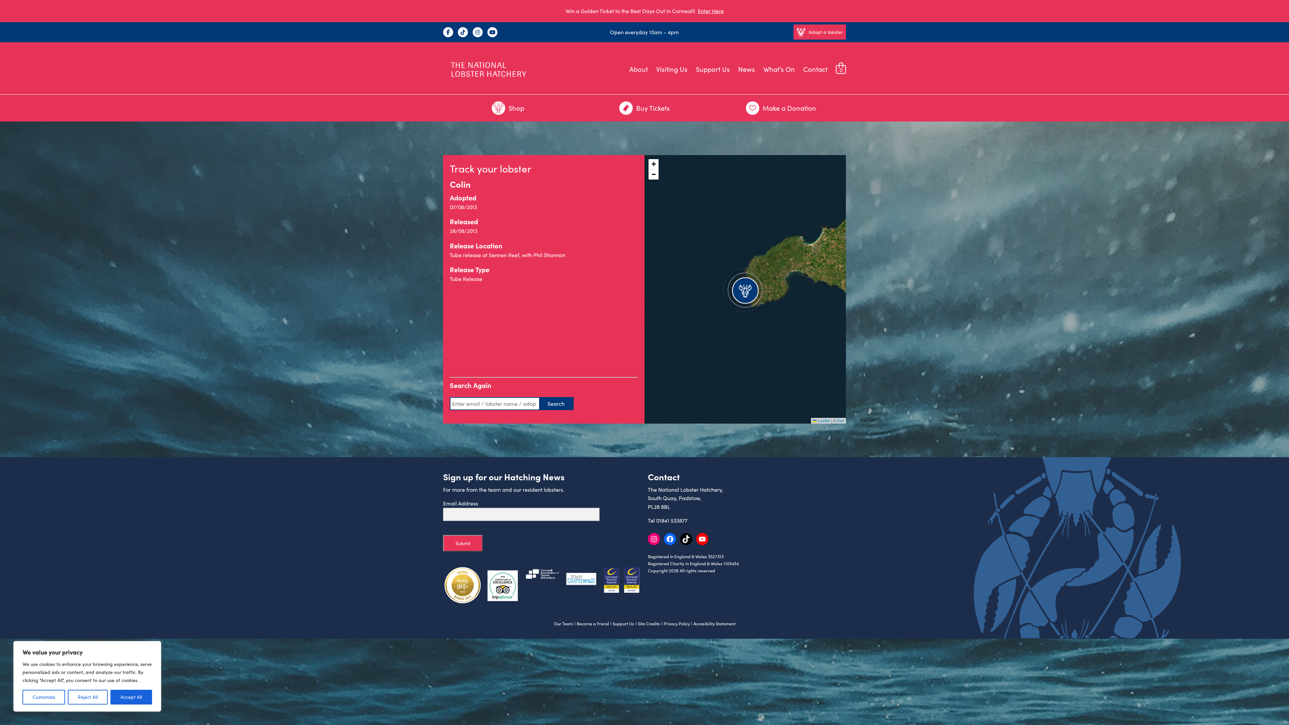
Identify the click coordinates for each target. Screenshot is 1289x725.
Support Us (713, 69)
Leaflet (823, 420)
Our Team (563, 623)
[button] (745, 289)
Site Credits (649, 623)
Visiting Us (671, 69)
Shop (516, 107)
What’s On (779, 69)
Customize (44, 697)
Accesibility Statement (714, 623)
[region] (87, 676)
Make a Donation (789, 107)
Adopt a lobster (826, 32)
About (638, 69)
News (746, 69)
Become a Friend (593, 623)
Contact (815, 69)
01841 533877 (671, 520)
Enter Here (711, 10)
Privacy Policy (677, 623)
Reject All (88, 697)
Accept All (131, 697)
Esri (840, 420)
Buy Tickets (653, 107)
